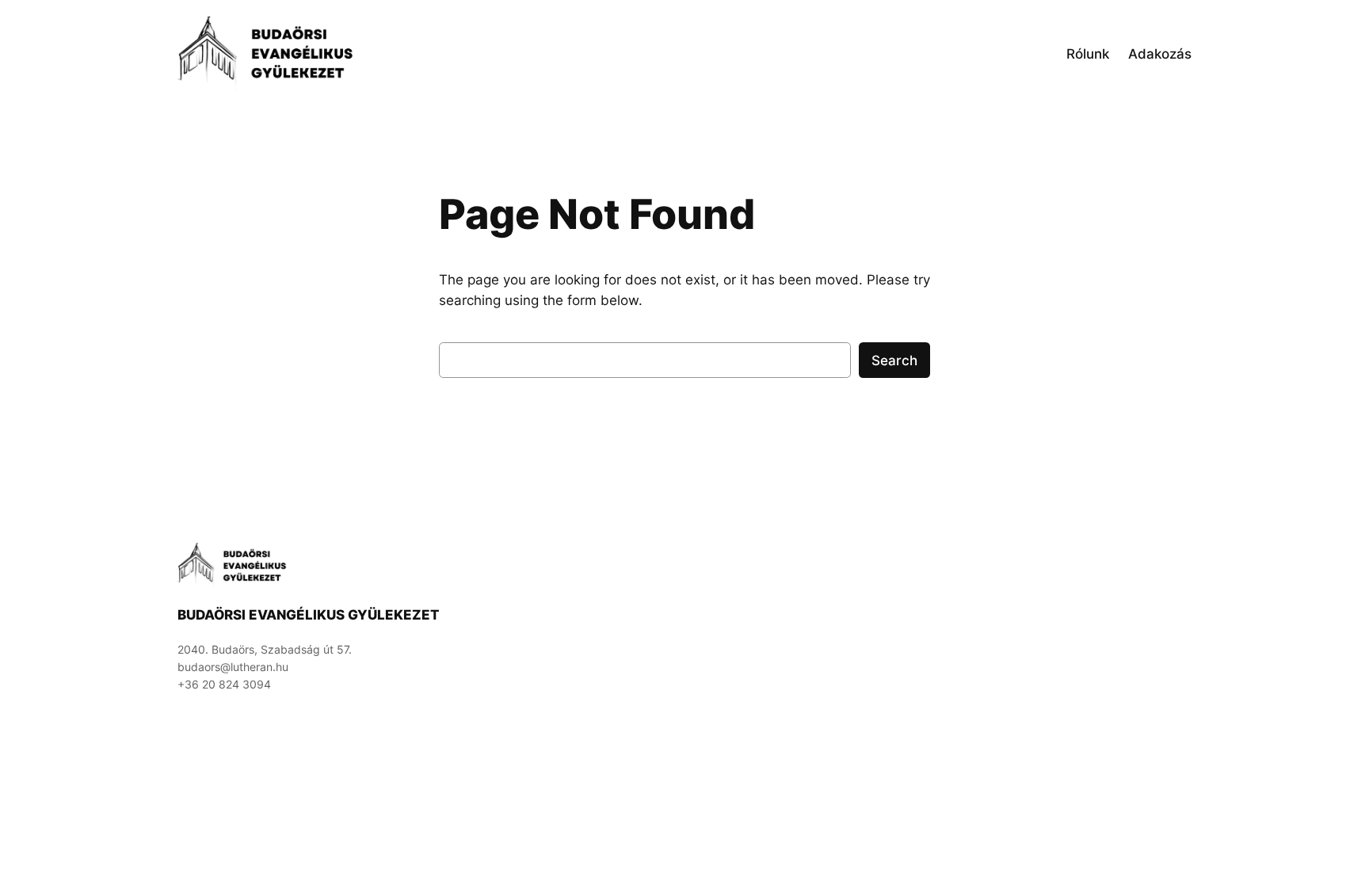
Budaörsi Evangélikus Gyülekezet (308, 615)
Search (894, 360)
